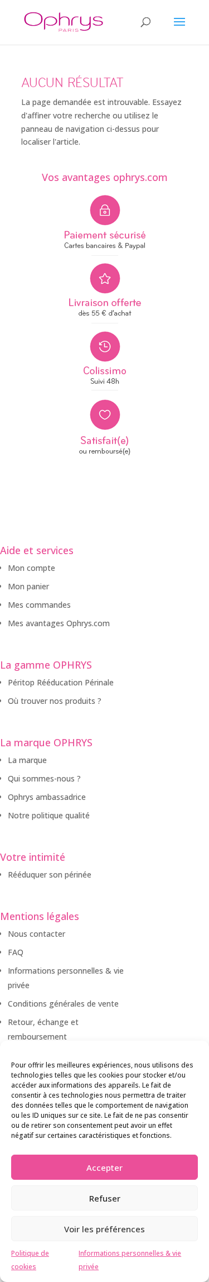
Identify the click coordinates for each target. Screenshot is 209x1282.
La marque (27, 760)
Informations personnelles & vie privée (130, 1259)
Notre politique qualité (49, 815)
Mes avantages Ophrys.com (59, 623)
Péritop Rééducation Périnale (61, 682)
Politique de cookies (30, 1259)
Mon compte (31, 568)
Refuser (104, 1198)
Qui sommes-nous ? (44, 778)
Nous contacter (36, 933)
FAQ (15, 952)
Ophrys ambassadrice (47, 797)
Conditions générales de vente (63, 1003)
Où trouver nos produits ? (54, 700)
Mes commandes (39, 604)
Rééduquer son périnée (49, 874)
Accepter (104, 1167)
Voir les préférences (104, 1229)
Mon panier (28, 586)
